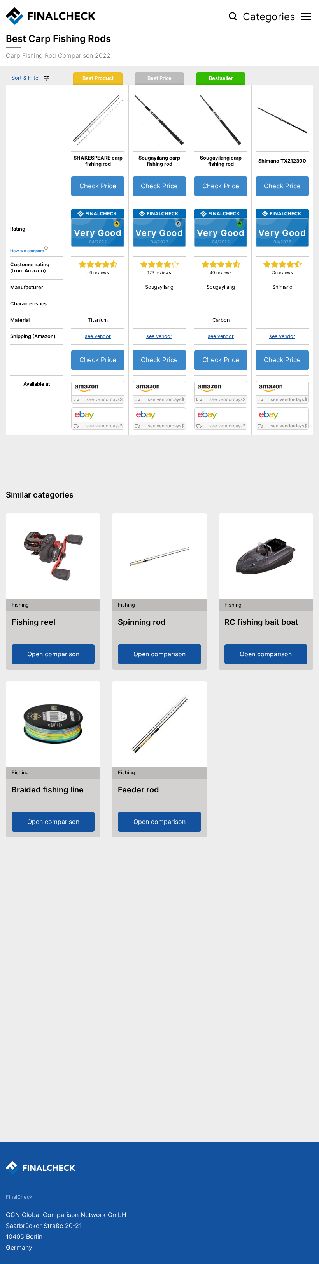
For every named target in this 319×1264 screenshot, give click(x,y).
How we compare (27, 250)
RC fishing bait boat (261, 622)
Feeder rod (138, 789)
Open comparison (53, 654)
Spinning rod (142, 622)
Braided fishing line (48, 789)
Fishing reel (33, 622)
